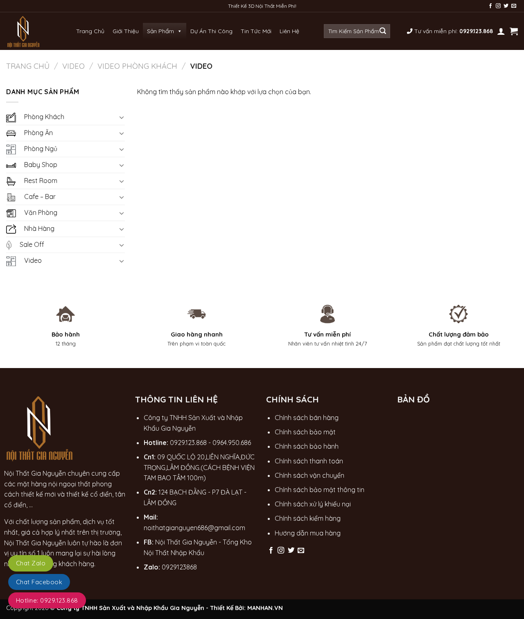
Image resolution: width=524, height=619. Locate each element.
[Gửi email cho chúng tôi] (513, 6)
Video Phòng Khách (137, 66)
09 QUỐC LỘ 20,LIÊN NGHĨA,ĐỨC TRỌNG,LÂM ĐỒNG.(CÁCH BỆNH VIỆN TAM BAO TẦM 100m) (199, 467)
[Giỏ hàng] (514, 31)
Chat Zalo (30, 563)
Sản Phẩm (160, 31)
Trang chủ (28, 66)
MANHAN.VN (265, 608)
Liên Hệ (289, 31)
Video (73, 66)
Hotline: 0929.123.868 (47, 600)
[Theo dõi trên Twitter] (506, 6)
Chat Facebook (39, 582)
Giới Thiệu (126, 31)
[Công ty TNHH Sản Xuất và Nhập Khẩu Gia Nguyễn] (23, 31)
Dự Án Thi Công (211, 31)
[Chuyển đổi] (121, 117)
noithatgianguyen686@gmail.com (194, 528)
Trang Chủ (90, 31)
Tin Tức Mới (256, 31)
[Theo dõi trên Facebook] (490, 6)
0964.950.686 (231, 442)
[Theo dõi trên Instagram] (498, 6)
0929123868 (179, 567)
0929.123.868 (188, 442)
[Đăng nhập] (501, 31)
